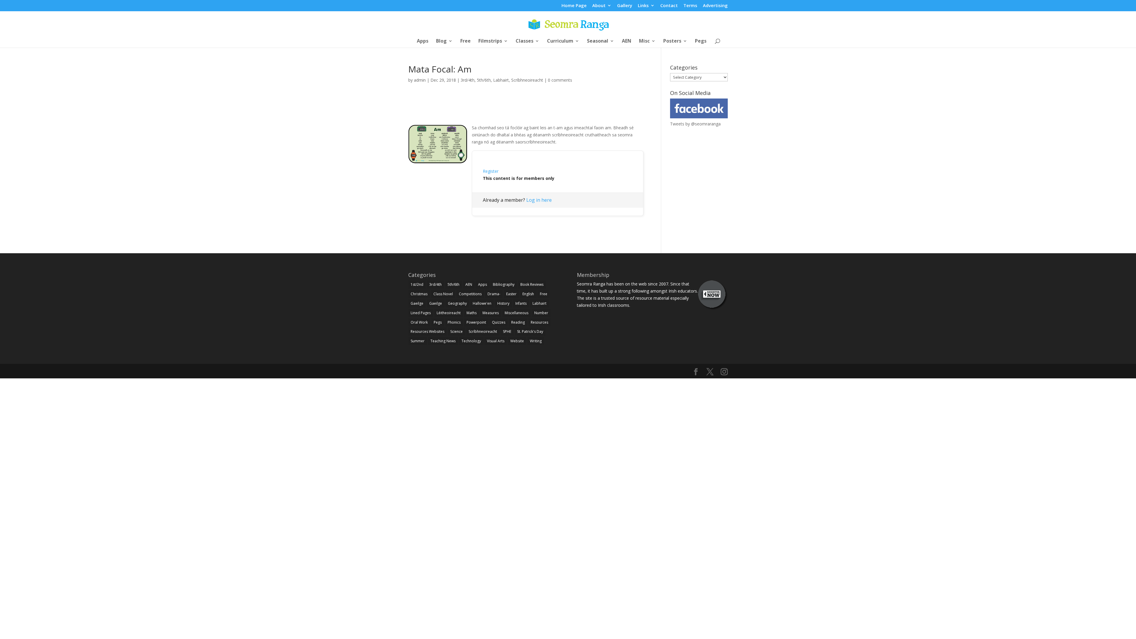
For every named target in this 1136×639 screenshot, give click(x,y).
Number (541, 312)
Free (465, 41)
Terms (690, 5)
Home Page (574, 5)
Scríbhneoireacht (527, 80)
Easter (511, 293)
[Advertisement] (526, 110)
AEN (626, 41)
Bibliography (503, 284)
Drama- (494, 293)
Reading (518, 322)
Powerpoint (476, 322)
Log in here (539, 200)
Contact (669, 5)
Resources (539, 322)
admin (420, 80)
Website (517, 340)
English (528, 293)
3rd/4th (468, 80)
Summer (418, 340)
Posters (672, 41)
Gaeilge (417, 303)
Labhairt (501, 80)
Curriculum (560, 41)
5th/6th (484, 80)
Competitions (470, 293)
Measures (491, 312)
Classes (524, 41)
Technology (471, 340)
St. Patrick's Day (530, 331)
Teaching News (443, 340)
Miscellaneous (516, 312)
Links (643, 5)
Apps (422, 41)
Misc (644, 41)
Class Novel (443, 293)
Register (490, 171)
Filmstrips (490, 41)
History (503, 303)
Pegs (700, 41)
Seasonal (597, 41)
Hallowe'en (482, 303)
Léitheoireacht (449, 312)
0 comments (560, 80)
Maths (472, 312)
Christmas (419, 293)
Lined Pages (421, 312)
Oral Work (419, 322)
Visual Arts (495, 340)
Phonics (454, 322)
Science (456, 331)
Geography (457, 303)
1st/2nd (417, 284)
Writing (536, 340)
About (599, 5)
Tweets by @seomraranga (695, 124)
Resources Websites (427, 331)
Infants (521, 303)
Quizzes (498, 322)
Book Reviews (531, 284)
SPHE (507, 331)
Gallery (624, 5)
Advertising (715, 5)
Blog (441, 41)
